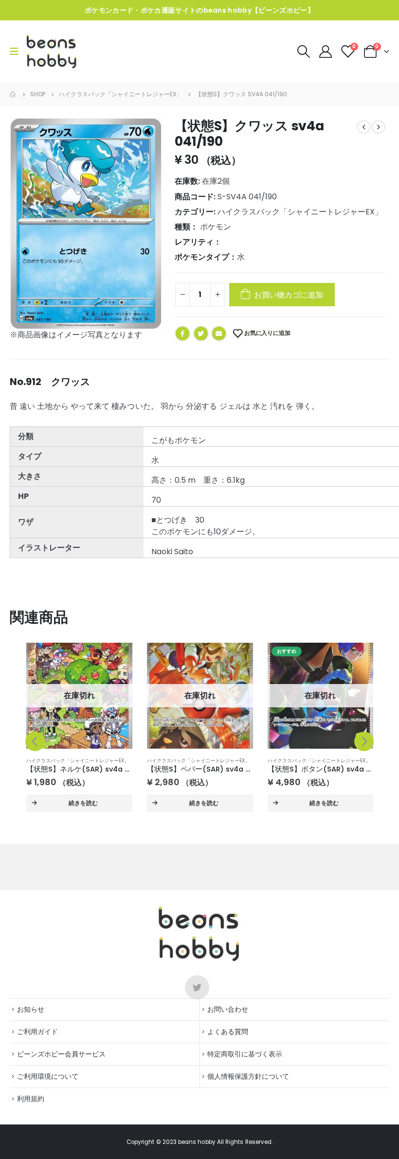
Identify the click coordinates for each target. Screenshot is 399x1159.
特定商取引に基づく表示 (244, 1054)
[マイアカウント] (326, 51)
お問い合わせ (227, 1009)
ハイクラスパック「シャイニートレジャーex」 (300, 211)
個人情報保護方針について (248, 1076)
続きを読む (83, 803)
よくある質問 (227, 1031)
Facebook (182, 333)
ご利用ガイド (37, 1031)
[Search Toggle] (303, 51)
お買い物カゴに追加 (288, 294)
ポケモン (215, 226)
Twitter (201, 333)
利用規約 (30, 1099)
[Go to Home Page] (13, 94)
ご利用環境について (47, 1076)
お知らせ (30, 1009)
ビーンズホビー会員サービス (61, 1054)
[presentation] (35, 741)
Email (219, 333)
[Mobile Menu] (17, 51)
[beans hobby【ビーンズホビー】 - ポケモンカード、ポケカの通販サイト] (52, 52)
